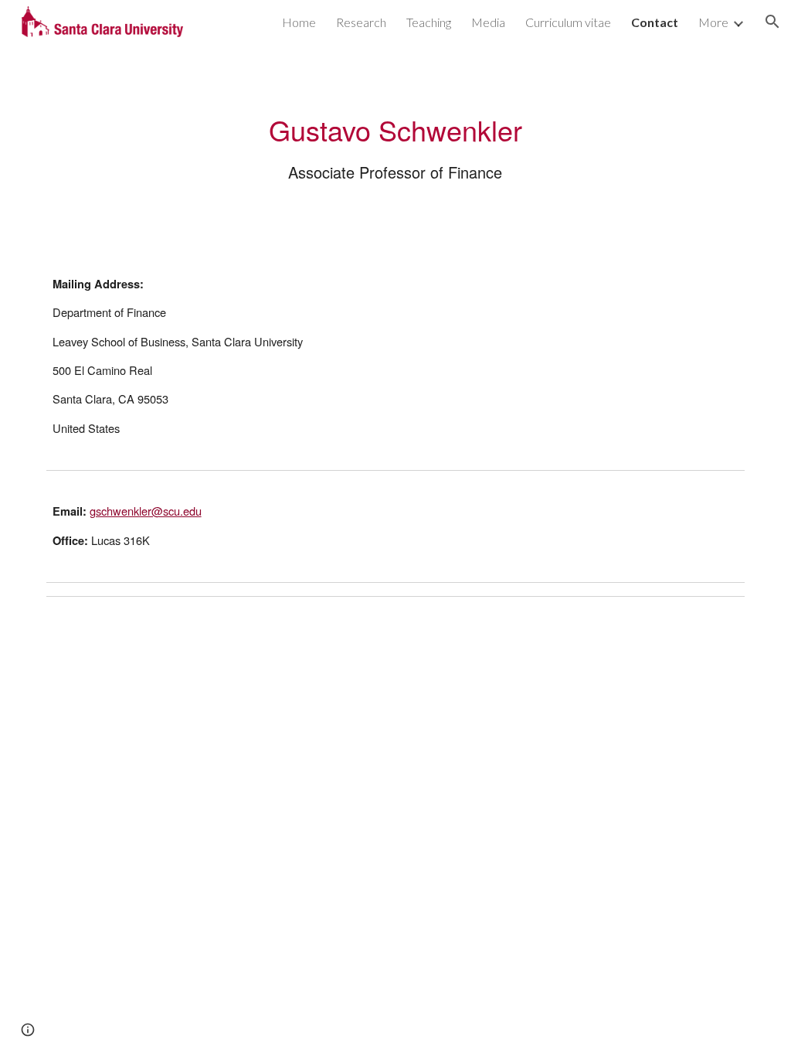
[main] (395, 147)
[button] (772, 21)
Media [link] (488, 22)
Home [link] (299, 22)
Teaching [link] (428, 22)
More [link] (713, 22)
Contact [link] (654, 22)
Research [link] (361, 22)
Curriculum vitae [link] (568, 22)
